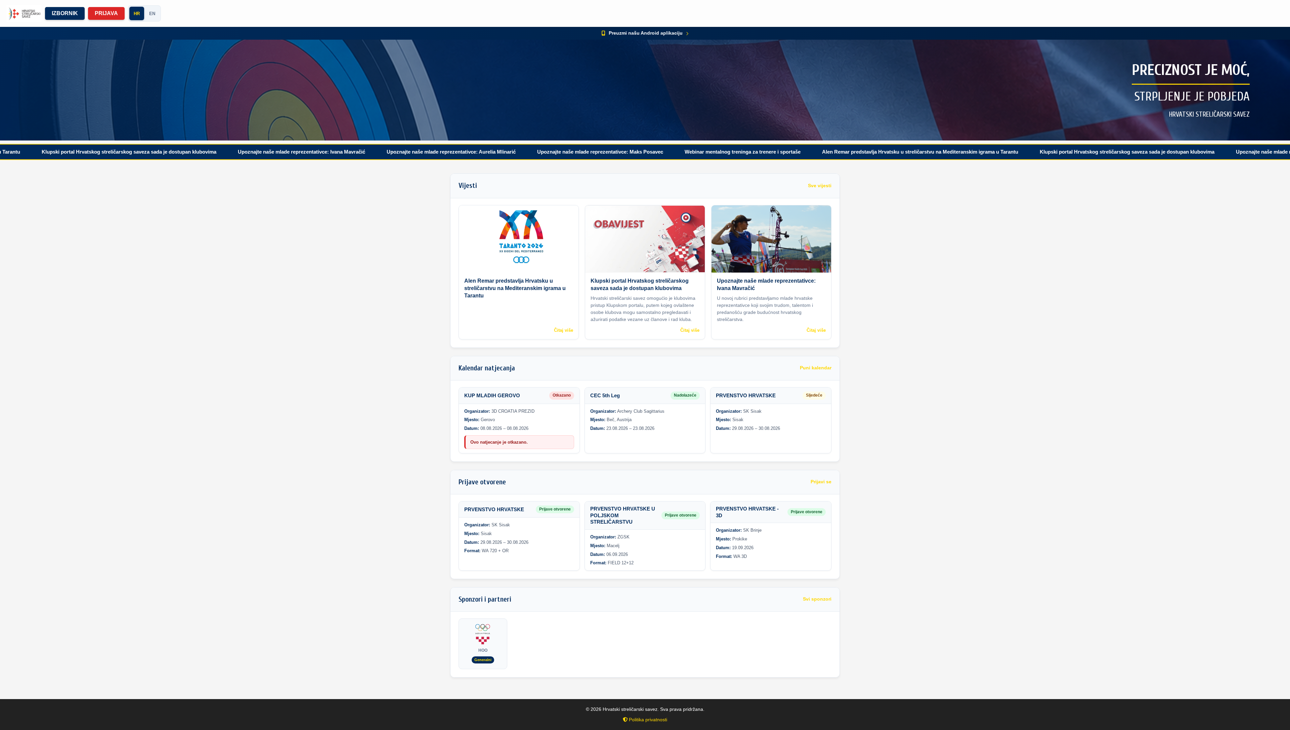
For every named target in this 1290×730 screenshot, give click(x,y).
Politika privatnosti (647, 719)
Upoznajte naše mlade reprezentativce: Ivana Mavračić (235, 152)
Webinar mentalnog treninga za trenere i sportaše (676, 152)
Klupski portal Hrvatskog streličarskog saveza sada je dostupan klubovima (1060, 152)
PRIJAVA (106, 13)
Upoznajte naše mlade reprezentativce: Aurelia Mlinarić (384, 152)
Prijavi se (821, 481)
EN (152, 13)
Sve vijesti (819, 185)
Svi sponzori (817, 599)
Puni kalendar (815, 367)
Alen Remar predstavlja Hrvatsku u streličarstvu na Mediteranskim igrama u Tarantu (854, 152)
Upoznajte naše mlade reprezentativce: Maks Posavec (534, 152)
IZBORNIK (65, 13)
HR (137, 13)
